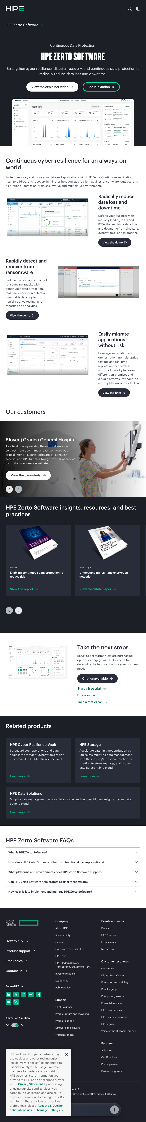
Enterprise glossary (112, 996)
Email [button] (14, 961)
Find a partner (109, 1064)
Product (18, 951)
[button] (66, 1054)
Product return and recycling (72, 1013)
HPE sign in (107, 1024)
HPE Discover (109, 935)
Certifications (109, 1057)
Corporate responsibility (69, 949)
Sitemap (111, 1094)
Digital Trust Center (112, 975)
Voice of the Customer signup (118, 1031)
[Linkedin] (8, 994)
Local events (108, 942)
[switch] (13, 1025)
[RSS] (16, 1002)
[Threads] (31, 994)
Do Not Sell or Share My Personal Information (81, 1094)
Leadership (61, 980)
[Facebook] (38, 994)
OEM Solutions (63, 1007)
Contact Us (107, 968)
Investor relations (65, 973)
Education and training (114, 982)
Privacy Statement (30, 1084)
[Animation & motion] (15, 1025)
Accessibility (62, 935)
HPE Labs (60, 956)
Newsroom (107, 949)
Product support (64, 1020)
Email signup (109, 989)
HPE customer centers (114, 1017)
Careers (59, 942)
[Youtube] (8, 1002)
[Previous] (9, 489)
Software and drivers (67, 1027)
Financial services (111, 1003)
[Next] (18, 610)
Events (105, 928)
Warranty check (64, 1034)
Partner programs (111, 1071)
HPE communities (111, 1010)
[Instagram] (23, 994)
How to (14, 941)
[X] (16, 994)
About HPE (61, 928)
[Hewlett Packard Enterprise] (15, 8)
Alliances (106, 1050)
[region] (73, 459)
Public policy (63, 987)
